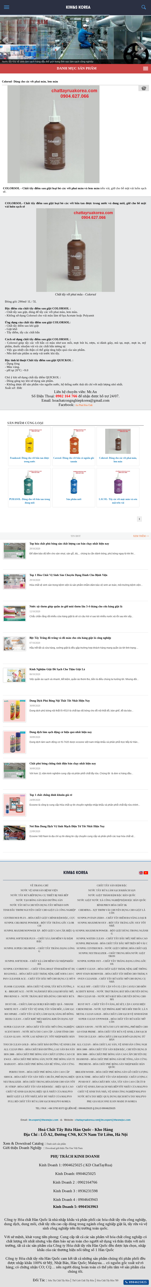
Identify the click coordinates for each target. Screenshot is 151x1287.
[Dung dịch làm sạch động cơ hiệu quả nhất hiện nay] (14, 753)
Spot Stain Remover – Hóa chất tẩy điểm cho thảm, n (111, 974)
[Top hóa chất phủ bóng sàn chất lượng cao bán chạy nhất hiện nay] (14, 558)
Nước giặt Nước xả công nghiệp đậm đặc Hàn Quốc (111, 900)
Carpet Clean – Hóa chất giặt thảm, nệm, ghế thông (111, 969)
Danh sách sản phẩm (56, 1144)
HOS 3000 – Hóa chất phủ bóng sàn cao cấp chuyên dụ (112, 1054)
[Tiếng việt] (146, 873)
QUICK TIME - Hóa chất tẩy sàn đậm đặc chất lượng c (112, 1077)
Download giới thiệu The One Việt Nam (64, 1148)
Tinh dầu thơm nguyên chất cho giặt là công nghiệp (39, 910)
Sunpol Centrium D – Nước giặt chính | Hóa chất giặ (112, 948)
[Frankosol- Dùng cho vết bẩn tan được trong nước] (29, 453)
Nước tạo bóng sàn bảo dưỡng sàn (39, 900)
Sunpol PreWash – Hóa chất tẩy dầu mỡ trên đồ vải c (112, 943)
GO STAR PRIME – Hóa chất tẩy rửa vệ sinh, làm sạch (112, 1031)
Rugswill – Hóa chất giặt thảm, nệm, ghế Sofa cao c (39, 974)
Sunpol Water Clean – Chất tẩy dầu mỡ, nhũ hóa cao (111, 938)
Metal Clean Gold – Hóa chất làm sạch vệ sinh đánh (111, 1014)
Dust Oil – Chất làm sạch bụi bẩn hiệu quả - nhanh (39, 1004)
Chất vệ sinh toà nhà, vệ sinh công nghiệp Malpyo (112, 1091)
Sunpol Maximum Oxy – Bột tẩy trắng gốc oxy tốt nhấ (112, 924)
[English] (141, 873)
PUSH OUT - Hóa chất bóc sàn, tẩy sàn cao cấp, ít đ (111, 1081)
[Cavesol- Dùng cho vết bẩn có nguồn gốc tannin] (74, 453)
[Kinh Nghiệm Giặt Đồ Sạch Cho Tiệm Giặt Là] (14, 682)
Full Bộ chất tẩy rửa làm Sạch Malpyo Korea (39, 1101)
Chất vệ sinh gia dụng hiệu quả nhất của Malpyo (39, 1091)
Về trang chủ (39, 885)
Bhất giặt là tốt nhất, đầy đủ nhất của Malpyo (39, 1096)
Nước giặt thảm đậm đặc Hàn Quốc (112, 895)
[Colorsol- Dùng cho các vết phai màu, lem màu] (53, 182)
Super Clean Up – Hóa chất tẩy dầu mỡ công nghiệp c (39, 1027)
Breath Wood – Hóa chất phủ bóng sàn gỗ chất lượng (112, 1072)
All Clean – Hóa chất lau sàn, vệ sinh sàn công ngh (112, 1044)
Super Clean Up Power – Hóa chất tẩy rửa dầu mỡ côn (111, 1020)
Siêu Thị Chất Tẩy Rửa (58, 1280)
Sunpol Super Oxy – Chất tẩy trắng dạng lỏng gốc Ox (111, 962)
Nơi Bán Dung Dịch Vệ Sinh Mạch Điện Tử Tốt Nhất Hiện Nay (67, 826)
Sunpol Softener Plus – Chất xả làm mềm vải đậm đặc (39, 940)
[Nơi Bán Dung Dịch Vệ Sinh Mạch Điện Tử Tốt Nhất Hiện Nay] (14, 840)
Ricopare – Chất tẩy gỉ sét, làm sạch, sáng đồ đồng (39, 1014)
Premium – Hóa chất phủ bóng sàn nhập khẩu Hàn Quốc (112, 1066)
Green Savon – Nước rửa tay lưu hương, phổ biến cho (112, 1027)
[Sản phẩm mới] (74, 494)
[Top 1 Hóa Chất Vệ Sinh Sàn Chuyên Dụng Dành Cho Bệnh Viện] (14, 588)
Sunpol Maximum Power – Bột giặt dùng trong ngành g (112, 932)
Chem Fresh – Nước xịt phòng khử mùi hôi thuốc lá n (112, 1009)
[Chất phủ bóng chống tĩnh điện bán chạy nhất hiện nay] (14, 778)
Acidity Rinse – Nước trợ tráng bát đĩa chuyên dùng (112, 991)
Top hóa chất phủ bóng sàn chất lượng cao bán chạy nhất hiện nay (69, 543)
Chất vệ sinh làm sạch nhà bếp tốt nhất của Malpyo (111, 1086)
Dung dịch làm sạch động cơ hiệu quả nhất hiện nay (60, 732)
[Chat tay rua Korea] (75, 5)
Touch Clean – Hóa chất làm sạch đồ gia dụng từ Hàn (111, 1038)
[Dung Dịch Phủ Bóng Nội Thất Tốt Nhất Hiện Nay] (14, 721)
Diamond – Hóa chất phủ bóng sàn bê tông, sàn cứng (111, 1059)
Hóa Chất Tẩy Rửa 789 (107, 1280)
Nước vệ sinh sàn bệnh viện (39, 890)
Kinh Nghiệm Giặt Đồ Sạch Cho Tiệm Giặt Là (57, 669)
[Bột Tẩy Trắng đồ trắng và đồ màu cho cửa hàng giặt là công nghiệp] (14, 650)
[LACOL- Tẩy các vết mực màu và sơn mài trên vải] (118, 494)
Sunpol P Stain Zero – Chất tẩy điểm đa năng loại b (111, 918)
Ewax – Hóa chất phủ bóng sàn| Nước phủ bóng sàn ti (39, 1059)
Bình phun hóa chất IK (112, 905)
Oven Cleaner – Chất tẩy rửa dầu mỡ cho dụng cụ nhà (112, 980)
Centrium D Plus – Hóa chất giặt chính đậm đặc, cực (39, 918)
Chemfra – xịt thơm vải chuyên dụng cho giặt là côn (111, 911)
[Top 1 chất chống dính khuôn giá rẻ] (14, 815)
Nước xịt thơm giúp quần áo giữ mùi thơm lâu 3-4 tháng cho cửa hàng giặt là (75, 606)
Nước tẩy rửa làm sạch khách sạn (111, 890)
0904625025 (137, 1282)
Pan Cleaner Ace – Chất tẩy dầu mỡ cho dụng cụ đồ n (39, 978)
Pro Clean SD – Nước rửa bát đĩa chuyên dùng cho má (112, 998)
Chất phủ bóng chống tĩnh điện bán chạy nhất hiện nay (62, 763)
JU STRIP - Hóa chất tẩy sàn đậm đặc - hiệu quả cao (39, 1086)
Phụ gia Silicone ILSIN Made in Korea (112, 1101)
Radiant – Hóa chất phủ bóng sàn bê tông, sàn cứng (39, 1064)
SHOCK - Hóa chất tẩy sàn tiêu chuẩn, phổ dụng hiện (39, 1077)
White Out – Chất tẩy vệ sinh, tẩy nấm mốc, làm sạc (39, 1009)
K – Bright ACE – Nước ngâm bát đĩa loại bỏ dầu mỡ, (39, 991)
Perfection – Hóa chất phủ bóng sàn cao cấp (39, 1072)
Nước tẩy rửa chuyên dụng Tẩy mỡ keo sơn (39, 905)
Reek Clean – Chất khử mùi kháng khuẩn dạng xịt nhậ (39, 1020)
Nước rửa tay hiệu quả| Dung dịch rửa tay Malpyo (112, 1096)
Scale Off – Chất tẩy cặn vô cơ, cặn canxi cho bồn (111, 986)
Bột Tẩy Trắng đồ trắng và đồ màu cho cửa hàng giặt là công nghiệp (70, 637)
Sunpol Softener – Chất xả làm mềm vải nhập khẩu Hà (39, 962)
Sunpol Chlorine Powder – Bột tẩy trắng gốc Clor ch (39, 924)
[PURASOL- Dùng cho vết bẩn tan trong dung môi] (29, 494)
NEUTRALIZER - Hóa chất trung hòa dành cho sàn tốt (39, 1081)
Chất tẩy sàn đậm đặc (112, 885)
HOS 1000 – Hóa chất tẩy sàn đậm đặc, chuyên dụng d (112, 1049)
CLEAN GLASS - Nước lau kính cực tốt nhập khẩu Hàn (39, 1036)
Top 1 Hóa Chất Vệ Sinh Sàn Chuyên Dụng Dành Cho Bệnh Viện (68, 575)
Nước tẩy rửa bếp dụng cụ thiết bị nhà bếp (39, 895)
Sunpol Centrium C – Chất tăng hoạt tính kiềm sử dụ (39, 969)
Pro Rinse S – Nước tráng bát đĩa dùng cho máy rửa (39, 996)
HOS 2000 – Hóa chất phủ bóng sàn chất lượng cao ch (39, 1054)
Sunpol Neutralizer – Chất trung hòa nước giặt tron (112, 955)
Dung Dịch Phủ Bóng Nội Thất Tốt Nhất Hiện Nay (59, 700)
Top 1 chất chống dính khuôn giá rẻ (50, 794)
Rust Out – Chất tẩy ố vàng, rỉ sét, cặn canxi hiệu (112, 1004)
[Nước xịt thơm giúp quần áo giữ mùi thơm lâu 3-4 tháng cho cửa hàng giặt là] (14, 621)
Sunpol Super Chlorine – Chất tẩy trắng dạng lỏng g (39, 950)
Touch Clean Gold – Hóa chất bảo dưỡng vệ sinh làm (39, 1044)
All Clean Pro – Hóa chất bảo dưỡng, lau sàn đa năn (39, 1049)
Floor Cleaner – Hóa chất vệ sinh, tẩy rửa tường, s (39, 986)
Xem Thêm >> (141, 536)
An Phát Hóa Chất (83, 405)
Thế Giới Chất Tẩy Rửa (83, 1280)
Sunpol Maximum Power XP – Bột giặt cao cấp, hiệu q (39, 930)
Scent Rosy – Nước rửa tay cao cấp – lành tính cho (39, 1031)
